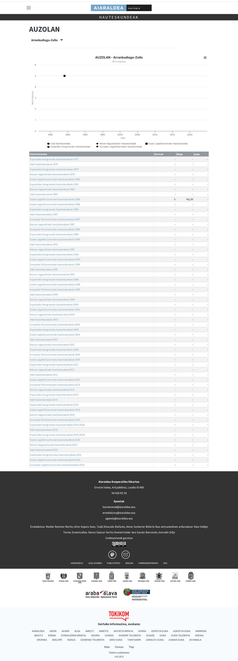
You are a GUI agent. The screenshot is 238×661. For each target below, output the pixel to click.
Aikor (53, 631)
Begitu (38, 635)
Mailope (57, 640)
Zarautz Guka (155, 640)
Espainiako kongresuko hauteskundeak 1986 (54, 209)
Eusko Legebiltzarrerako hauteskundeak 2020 (55, 439)
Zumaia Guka (176, 640)
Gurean (119, 647)
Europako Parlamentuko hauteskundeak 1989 (55, 229)
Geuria (95, 635)
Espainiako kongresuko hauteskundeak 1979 (54, 169)
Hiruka (199, 635)
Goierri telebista (130, 635)
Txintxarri (134, 640)
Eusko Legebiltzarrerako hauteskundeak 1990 (55, 239)
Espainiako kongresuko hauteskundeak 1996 (54, 279)
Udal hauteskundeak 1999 (44, 294)
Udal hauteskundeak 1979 (44, 164)
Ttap (131, 647)
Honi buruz (77, 563)
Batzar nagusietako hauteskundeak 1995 (52, 274)
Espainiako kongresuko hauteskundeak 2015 (54, 394)
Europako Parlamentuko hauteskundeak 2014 (55, 384)
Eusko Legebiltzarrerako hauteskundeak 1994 (55, 259)
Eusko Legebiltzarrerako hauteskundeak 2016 (55, 409)
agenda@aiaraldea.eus (119, 518)
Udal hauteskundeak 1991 (44, 244)
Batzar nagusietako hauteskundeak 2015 (52, 389)
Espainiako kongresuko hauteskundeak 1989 (54, 234)
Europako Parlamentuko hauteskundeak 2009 (55, 354)
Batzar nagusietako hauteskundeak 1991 (52, 249)
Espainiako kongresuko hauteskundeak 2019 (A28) (57, 424)
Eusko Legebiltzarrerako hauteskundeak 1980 (55, 179)
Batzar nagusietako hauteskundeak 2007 (52, 344)
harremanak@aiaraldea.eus (119, 507)
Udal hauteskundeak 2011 (44, 374)
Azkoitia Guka (181, 631)
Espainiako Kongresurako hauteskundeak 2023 (55, 454)
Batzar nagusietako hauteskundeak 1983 (52, 189)
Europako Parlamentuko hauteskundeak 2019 (55, 419)
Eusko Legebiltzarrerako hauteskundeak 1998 (55, 284)
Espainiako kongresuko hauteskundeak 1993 (54, 254)
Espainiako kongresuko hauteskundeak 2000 (54, 304)
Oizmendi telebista (92, 640)
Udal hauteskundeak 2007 (44, 339)
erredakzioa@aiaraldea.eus (119, 513)
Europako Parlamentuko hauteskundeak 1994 (55, 264)
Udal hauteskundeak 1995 (44, 269)
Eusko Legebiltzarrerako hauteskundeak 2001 (55, 309)
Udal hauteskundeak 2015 (44, 399)
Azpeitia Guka (159, 631)
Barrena (201, 631)
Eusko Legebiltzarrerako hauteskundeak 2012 (55, 379)
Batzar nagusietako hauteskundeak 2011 (52, 369)
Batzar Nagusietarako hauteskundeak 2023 (53, 444)
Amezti (89, 631)
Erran (52, 635)
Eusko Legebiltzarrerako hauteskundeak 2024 (55, 459)
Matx (107, 647)
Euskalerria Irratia (73, 635)
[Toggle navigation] (28, 8)
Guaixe (150, 635)
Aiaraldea (38, 631)
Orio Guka (115, 640)
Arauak (129, 563)
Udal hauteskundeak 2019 (44, 429)
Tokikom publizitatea (119, 652)
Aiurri (65, 631)
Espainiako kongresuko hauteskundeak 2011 (54, 364)
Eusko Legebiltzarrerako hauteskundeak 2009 (55, 359)
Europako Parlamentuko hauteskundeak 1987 (55, 219)
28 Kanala (195, 640)
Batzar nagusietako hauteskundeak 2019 (52, 414)
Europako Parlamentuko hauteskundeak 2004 (55, 324)
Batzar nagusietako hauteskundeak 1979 (52, 174)
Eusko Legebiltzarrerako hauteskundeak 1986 (55, 204)
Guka (163, 635)
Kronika (42, 640)
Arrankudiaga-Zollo (45, 40)
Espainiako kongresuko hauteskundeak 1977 (54, 159)
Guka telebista (180, 635)
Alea (77, 631)
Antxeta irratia (123, 631)
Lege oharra (95, 563)
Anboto (103, 631)
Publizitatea (113, 563)
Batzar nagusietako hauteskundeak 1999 (52, 299)
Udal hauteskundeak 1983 (44, 194)
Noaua (71, 640)
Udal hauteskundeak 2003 (44, 319)
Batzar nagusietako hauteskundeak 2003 (52, 314)
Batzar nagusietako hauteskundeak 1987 (52, 224)
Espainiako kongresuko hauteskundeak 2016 (54, 404)
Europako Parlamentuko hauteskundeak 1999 (55, 289)
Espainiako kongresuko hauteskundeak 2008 (54, 349)
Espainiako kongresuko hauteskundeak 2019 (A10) (57, 434)
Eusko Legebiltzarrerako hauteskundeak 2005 (55, 334)
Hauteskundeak (119, 17)
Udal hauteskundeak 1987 (44, 214)
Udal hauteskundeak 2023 (44, 449)
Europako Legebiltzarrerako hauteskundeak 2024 (57, 464)
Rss (165, 563)
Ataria (142, 631)
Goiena (109, 635)
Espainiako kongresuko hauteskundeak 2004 (54, 329)
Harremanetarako (148, 563)
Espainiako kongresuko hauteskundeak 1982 (54, 184)
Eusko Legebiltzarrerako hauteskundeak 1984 (55, 199)
